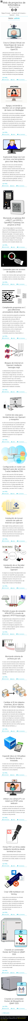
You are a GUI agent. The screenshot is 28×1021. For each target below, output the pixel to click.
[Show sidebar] (1, 2)
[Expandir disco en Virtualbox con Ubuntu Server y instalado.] (14, 744)
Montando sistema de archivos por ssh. (14, 657)
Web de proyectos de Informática (14, 3)
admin (17, 18)
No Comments (21, 79)
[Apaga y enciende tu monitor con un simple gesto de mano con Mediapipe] (14, 93)
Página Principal (5, 13)
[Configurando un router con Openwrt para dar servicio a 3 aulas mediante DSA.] (14, 455)
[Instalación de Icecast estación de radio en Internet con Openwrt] (14, 506)
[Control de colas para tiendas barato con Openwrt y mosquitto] (14, 404)
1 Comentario (21, 819)
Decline (5, 1019)
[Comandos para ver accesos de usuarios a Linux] (14, 259)
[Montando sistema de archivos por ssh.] (14, 646)
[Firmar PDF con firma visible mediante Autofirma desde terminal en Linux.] (14, 834)
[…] (3, 129)
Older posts (6, 1013)
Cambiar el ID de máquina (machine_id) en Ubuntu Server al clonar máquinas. (14, 704)
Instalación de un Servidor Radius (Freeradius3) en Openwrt (14, 567)
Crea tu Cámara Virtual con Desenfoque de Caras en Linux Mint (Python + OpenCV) (14, 46)
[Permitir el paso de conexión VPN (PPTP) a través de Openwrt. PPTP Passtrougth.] (14, 600)
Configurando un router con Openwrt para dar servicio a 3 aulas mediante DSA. (14, 469)
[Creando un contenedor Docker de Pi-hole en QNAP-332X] (14, 933)
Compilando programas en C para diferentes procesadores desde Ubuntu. (14, 309)
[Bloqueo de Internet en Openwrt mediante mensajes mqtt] (14, 351)
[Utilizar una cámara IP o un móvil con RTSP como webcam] (14, 788)
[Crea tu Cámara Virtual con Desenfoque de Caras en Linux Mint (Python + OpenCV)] (14, 31)
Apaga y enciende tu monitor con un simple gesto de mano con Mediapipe (14, 107)
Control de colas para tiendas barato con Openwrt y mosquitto (14, 417)
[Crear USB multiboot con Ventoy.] (14, 879)
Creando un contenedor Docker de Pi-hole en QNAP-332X (14, 952)
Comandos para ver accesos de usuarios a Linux (14, 270)
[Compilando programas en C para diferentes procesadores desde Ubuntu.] (14, 296)
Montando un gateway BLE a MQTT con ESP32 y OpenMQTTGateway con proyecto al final (14, 221)
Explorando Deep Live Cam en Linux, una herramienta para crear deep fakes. (14, 159)
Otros (17, 15)
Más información (21, 1018)
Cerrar (1, 1019)
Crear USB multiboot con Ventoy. (14, 893)
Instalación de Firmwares (18, 13)
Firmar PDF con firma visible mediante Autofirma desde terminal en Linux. (14, 849)
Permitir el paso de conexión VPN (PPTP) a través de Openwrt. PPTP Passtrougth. (14, 613)
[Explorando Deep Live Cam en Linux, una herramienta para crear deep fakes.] (14, 146)
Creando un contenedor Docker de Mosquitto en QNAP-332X (14, 1001)
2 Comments (21, 441)
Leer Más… (5, 77)
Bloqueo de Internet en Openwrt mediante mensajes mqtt (14, 365)
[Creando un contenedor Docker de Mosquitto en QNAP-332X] (14, 986)
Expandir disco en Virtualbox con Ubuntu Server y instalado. (14, 758)
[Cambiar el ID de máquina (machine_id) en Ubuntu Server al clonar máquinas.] (14, 691)
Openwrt (12, 15)
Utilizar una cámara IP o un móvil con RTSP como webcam (14, 801)
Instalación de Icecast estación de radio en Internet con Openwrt (14, 520)
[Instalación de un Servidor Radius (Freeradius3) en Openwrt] (14, 554)
